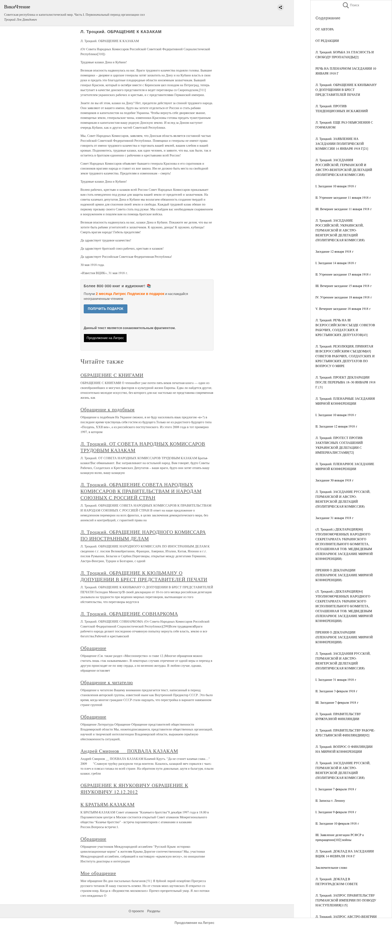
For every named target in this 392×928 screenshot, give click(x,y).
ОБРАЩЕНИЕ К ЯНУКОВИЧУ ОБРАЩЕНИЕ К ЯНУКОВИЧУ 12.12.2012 (134, 788)
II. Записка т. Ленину (330, 800)
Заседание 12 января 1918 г (334, 251)
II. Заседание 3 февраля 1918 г (336, 691)
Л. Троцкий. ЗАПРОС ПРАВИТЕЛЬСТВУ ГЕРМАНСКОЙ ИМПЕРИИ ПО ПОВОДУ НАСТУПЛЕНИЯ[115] (345, 900)
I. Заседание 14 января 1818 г (335, 263)
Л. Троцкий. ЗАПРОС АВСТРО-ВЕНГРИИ (346, 916)
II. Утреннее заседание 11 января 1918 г (343, 197)
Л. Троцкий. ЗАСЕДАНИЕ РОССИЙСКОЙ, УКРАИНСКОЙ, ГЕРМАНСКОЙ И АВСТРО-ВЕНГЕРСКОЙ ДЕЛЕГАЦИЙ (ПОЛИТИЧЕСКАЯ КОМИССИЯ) (340, 230)
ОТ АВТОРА (324, 29)
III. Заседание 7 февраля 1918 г (337, 702)
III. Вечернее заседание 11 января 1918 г (343, 209)
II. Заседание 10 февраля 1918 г (337, 823)
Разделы (153, 911)
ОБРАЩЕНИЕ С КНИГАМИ (111, 375)
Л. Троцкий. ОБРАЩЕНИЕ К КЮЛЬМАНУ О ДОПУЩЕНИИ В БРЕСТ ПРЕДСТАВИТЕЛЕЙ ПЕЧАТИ (346, 90)
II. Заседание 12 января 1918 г (336, 426)
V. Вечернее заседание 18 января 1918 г (343, 308)
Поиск (350, 5)
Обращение (93, 648)
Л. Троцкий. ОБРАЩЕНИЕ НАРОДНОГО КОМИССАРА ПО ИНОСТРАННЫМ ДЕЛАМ (143, 535)
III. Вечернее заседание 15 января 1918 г (343, 286)
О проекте (136, 911)
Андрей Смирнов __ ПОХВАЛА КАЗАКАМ (129, 751)
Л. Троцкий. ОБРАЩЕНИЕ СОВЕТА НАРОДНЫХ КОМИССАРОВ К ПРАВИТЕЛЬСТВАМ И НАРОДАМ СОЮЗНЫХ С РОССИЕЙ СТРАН (141, 491)
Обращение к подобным (107, 409)
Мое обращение (98, 873)
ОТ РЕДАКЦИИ (327, 40)
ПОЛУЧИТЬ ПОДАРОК (105, 308)
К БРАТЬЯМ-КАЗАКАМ (107, 804)
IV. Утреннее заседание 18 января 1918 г (343, 297)
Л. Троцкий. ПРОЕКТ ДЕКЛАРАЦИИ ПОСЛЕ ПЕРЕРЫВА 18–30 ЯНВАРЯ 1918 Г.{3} (345, 382)
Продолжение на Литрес (105, 338)
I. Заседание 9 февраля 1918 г (335, 812)
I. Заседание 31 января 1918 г (335, 679)
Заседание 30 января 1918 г (334, 480)
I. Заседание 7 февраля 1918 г (335, 789)
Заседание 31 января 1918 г (334, 518)
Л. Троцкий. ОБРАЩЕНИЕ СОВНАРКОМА (129, 613)
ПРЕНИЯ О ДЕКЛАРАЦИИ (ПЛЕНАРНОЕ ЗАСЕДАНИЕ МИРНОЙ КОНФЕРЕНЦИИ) (344, 575)
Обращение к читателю (106, 682)
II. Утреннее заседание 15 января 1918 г (343, 274)
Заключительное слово (331, 867)
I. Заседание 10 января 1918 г (335, 186)
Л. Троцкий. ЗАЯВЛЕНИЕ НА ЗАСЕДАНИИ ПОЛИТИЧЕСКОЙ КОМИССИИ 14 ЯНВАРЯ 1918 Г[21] (341, 143)
